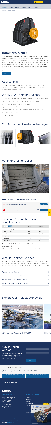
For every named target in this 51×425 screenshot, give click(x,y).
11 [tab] (41, 190)
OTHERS (36, 7)
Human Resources (30, 407)
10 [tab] (38, 190)
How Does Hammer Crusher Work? (13, 276)
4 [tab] (19, 190)
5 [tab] (22, 190)
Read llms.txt (26, 418)
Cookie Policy (4, 418)
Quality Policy (19, 418)
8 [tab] (31, 190)
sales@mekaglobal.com (7, 407)
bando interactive (10, 422)
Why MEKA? (28, 401)
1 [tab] (10, 190)
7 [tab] (28, 190)
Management (29, 399)
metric (6, 226)
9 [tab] (35, 190)
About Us (28, 397)
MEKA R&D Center (30, 405)
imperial (10, 226)
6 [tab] (25, 190)
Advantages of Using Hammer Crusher (14, 280)
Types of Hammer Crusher (10, 272)
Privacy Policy (12, 418)
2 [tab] (13, 190)
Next (28, 150)
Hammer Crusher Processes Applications (15, 283)
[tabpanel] (25, 178)
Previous (23, 150)
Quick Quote (6, 73)
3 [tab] (16, 190)
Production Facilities (30, 403)
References (28, 410)
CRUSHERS (4, 10)
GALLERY (11, 7)
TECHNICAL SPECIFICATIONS (20, 7)
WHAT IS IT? (30, 7)
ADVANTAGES (5, 7)
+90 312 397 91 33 (7, 404)
